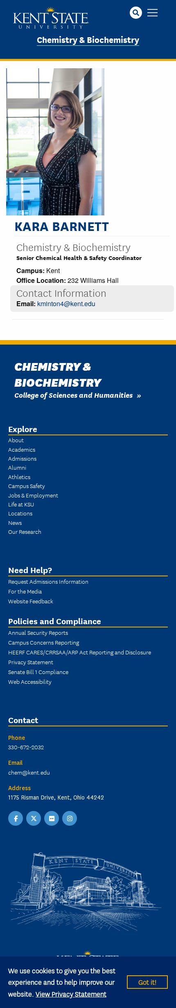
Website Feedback (30, 600)
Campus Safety (26, 485)
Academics (21, 449)
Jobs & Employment (33, 495)
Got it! (147, 982)
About (16, 439)
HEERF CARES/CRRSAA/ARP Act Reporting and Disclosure (79, 651)
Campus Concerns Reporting (43, 642)
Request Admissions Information (48, 581)
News (15, 522)
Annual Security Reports (38, 632)
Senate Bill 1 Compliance (38, 671)
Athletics (19, 476)
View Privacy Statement (71, 993)
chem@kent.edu (29, 772)
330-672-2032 (26, 746)
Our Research (24, 531)
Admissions (22, 458)
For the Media (25, 591)
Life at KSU (21, 504)
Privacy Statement (30, 661)
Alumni (17, 467)
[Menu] (152, 13)
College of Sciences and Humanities (73, 395)
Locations (20, 512)
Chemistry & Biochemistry (88, 39)
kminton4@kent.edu (66, 303)
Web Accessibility (30, 681)
